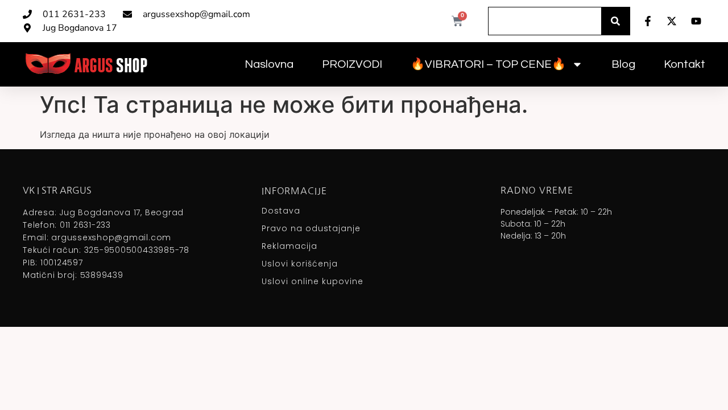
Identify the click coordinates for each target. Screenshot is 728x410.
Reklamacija (289, 246)
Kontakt (684, 64)
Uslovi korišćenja (300, 263)
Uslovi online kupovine (312, 281)
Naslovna (269, 64)
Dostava (281, 210)
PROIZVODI (352, 64)
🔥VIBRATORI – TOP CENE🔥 (488, 64)
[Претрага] (615, 21)
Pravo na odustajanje (311, 228)
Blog (623, 64)
